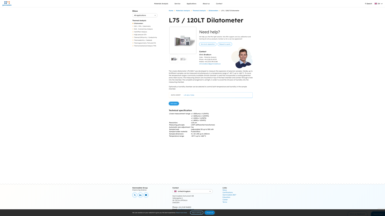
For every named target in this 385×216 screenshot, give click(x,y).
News (225, 190)
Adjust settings (197, 213)
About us (206, 4)
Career (225, 200)
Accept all (209, 213)
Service (177, 4)
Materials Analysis (161, 4)
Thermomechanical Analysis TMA (145, 46)
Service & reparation (208, 44)
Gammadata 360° (229, 195)
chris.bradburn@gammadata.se (210, 64)
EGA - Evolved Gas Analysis (143, 29)
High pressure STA (140, 35)
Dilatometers (138, 23)
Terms (225, 202)
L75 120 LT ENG (189, 95)
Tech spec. (173, 103)
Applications (191, 4)
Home (171, 11)
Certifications (228, 192)
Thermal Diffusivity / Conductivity (145, 37)
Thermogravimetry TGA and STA (145, 43)
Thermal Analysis (199, 11)
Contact (219, 4)
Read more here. (181, 213)
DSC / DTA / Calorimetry (142, 26)
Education (226, 197)
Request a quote (224, 44)
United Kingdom (184, 191)
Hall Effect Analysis (140, 32)
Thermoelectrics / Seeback (143, 40)
